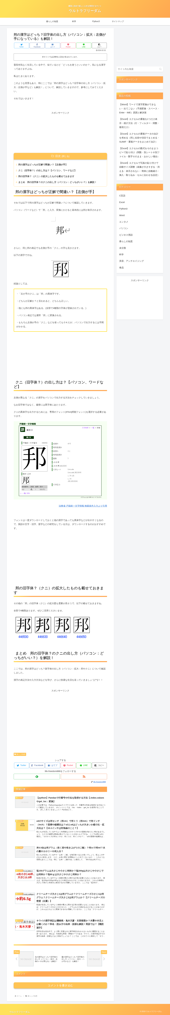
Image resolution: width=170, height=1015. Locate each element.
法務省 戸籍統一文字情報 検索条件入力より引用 (83, 506)
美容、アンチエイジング (131, 261)
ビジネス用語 (126, 235)
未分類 (122, 248)
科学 (121, 254)
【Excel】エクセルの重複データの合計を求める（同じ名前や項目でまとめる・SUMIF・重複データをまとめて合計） (139, 138)
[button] (99, 45)
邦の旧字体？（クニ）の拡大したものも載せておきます (46, 176)
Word (122, 215)
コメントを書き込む (60, 985)
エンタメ (123, 222)
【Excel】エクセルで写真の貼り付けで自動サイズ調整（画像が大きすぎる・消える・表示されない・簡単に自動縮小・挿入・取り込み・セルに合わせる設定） (139, 169)
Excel (122, 202)
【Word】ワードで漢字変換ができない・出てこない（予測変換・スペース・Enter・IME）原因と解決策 (139, 108)
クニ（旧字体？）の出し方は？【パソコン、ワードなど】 (47, 170)
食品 (121, 267)
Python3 (123, 208)
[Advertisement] (60, 132)
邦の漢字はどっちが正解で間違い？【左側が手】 (43, 164)
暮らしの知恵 (20, 754)
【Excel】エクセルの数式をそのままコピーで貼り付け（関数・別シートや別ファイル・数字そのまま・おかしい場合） (139, 152)
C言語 (122, 195)
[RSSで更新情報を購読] (84, 776)
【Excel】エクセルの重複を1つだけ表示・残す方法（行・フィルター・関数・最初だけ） (139, 123)
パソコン (123, 228)
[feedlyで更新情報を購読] (37, 776)
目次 (58, 156)
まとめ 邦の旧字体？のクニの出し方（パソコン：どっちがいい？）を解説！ (57, 182)
